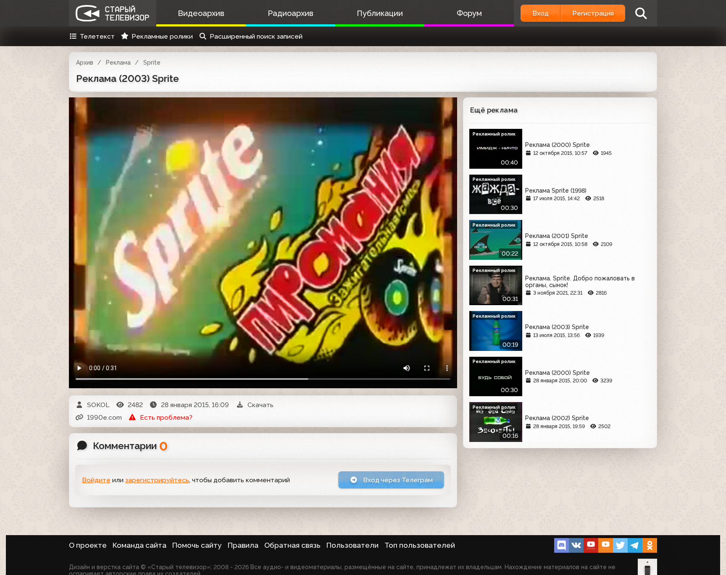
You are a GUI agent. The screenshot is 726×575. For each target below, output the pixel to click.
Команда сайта (139, 545)
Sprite (151, 62)
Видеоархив (201, 13)
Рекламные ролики (162, 36)
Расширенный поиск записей (256, 36)
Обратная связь (292, 545)
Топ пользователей (419, 545)
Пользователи (352, 545)
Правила (243, 545)
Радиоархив (290, 13)
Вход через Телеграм (397, 480)
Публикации (380, 13)
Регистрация (593, 13)
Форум (469, 13)
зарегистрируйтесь (157, 480)
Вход (540, 13)
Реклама (118, 62)
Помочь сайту (197, 545)
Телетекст (97, 36)
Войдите (96, 480)
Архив (84, 62)
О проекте (88, 545)
